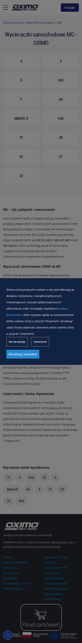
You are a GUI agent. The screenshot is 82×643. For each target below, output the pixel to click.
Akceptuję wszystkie (22, 354)
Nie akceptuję (17, 341)
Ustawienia (40, 341)
